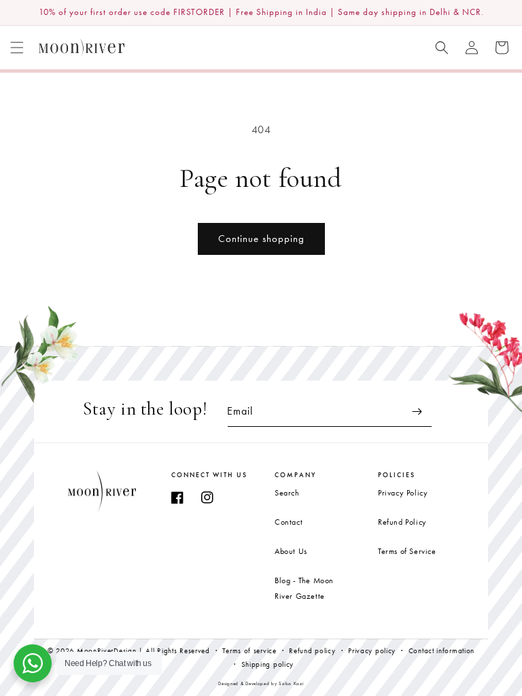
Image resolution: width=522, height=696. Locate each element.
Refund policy (312, 650)
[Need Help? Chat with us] (33, 663)
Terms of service (249, 650)
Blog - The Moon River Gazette (304, 588)
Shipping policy (267, 664)
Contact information (441, 650)
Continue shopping (261, 238)
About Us (291, 551)
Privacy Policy (403, 492)
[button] (17, 48)
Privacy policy (372, 650)
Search (287, 492)
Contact (288, 522)
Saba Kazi (291, 683)
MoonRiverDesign (107, 650)
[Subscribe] (417, 412)
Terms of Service (407, 551)
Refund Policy (402, 522)
